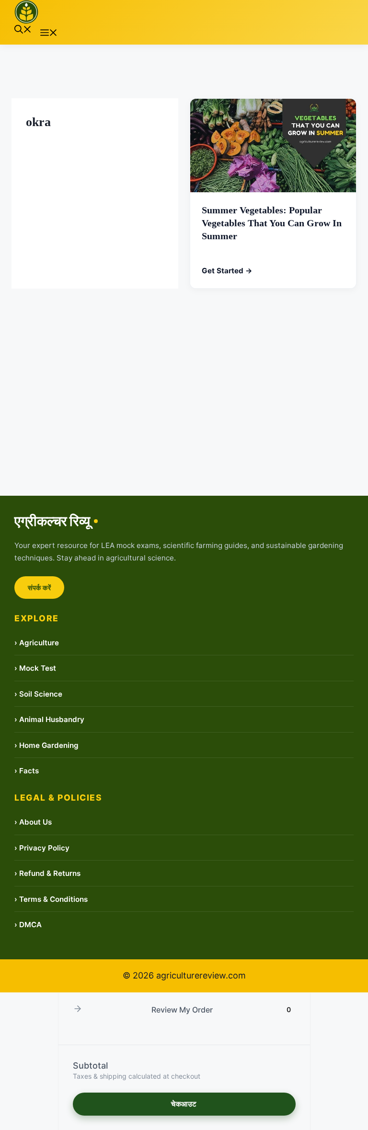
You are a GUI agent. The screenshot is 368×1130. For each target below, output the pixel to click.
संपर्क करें (39, 587)
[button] (23, 30)
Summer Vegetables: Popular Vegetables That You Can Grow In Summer (272, 223)
